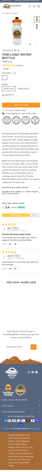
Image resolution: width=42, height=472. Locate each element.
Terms (16, 428)
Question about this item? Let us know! (20, 193)
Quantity (8, 95)
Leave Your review (16, 215)
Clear (4, 77)
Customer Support (14, 412)
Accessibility (23, 428)
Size (5, 84)
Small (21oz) (9, 89)
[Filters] (33, 215)
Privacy (5, 428)
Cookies (11, 428)
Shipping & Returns (15, 187)
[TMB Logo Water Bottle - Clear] (3, 323)
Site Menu (8, 406)
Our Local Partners (14, 400)
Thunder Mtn (11, 51)
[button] (8, 66)
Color (9, 73)
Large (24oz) (23, 89)
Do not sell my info (33, 428)
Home (3, 13)
